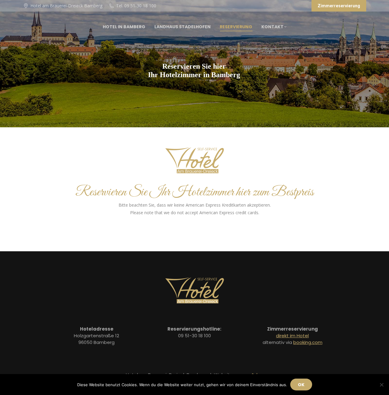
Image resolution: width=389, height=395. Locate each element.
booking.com (307, 342)
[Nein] (381, 385)
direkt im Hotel (292, 335)
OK (301, 385)
